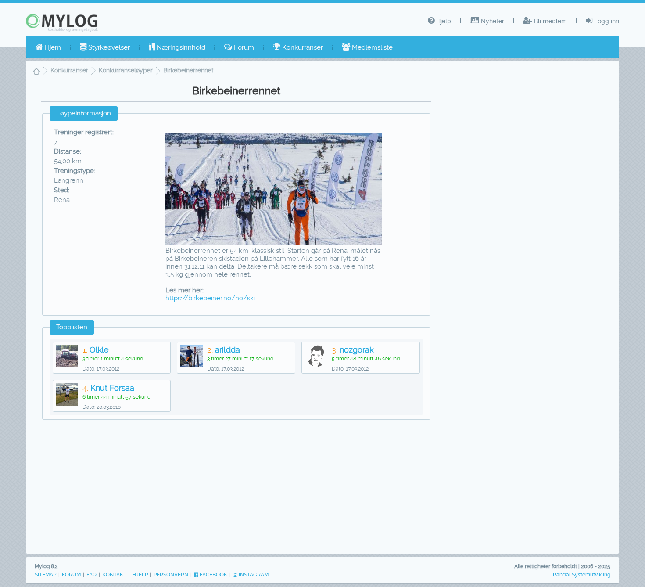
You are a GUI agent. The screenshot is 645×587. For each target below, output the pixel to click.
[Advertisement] (236, 488)
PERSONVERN (171, 575)
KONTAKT (114, 575)
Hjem (52, 47)
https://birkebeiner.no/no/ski (210, 298)
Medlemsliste (371, 47)
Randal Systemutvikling (581, 575)
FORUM (71, 575)
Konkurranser (301, 47)
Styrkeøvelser (108, 47)
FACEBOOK (212, 575)
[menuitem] (48, 47)
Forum (243, 47)
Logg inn (605, 21)
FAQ (91, 575)
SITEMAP (45, 575)
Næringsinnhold (180, 47)
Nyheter (491, 21)
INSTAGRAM (253, 575)
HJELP (140, 575)
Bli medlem (549, 21)
